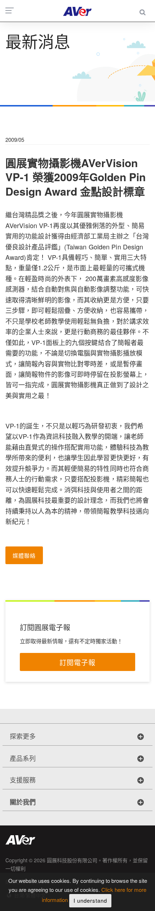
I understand (90, 900)
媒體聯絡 (24, 555)
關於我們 (23, 802)
